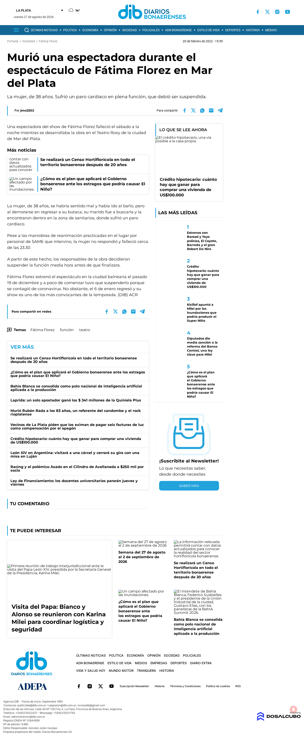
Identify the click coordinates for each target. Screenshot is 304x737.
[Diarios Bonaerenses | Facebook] (257, 12)
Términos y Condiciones (185, 686)
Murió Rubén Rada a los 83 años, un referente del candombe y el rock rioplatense (75, 412)
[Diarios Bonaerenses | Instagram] (277, 11)
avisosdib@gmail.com (91, 705)
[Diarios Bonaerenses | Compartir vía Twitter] (193, 110)
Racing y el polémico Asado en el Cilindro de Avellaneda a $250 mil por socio (77, 468)
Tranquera (146, 670)
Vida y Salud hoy (90, 670)
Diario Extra (201, 663)
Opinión (110, 30)
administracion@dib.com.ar (28, 716)
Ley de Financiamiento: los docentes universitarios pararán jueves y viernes (74, 483)
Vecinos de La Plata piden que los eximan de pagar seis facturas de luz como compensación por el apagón (77, 426)
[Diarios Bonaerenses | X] (267, 11)
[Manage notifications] (293, 709)
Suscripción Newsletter (134, 686)
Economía (90, 30)
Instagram (89, 686)
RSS (238, 686)
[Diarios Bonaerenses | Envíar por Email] (211, 110)
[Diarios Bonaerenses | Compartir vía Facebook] (184, 110)
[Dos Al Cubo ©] (279, 720)
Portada (12, 41)
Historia (253, 30)
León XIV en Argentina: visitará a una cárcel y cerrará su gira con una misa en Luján (74, 454)
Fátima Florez (42, 330)
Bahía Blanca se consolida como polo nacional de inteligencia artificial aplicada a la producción (76, 388)
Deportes (232, 30)
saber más (189, 486)
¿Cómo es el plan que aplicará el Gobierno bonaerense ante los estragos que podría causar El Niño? (77, 374)
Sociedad (129, 30)
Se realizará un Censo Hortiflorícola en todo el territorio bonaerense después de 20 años (73, 360)
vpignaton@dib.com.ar (62, 705)
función (67, 330)
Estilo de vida (208, 30)
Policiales (151, 30)
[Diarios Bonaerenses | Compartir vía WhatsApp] (202, 110)
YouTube (111, 686)
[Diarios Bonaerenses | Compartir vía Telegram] (220, 110)
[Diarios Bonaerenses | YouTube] (287, 12)
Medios (271, 30)
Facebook (78, 686)
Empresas (158, 663)
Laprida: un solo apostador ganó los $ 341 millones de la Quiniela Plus (75, 400)
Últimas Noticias (44, 30)
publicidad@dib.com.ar (32, 705)
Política (70, 30)
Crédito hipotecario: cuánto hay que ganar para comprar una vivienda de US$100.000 (75, 440)
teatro (84, 330)
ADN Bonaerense (178, 30)
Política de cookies (218, 686)
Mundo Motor (121, 670)
